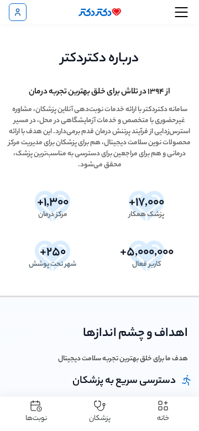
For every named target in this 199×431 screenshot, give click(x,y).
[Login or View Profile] (18, 12)
